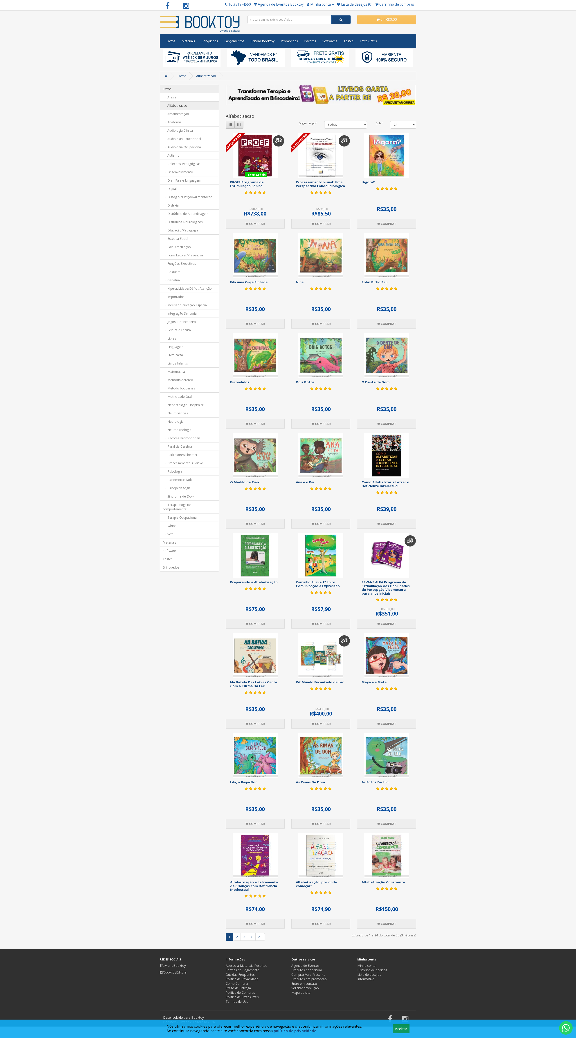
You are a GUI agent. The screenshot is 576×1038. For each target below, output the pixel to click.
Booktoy (197, 1017)
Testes (348, 41)
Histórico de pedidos (372, 970)
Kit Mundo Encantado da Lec (320, 682)
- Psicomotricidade (178, 480)
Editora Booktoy (262, 41)
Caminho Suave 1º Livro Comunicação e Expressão (318, 584)
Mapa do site (300, 992)
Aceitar (401, 1028)
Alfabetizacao (206, 76)
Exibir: (379, 123)
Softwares (329, 41)
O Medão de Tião (244, 482)
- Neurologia (173, 421)
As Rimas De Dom (310, 782)
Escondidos (239, 382)
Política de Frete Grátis (242, 997)
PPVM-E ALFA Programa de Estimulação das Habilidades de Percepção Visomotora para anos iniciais (386, 588)
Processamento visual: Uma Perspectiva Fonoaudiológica (320, 184)
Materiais (188, 41)
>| (260, 937)
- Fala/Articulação (177, 247)
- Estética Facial (175, 238)
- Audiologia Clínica (178, 130)
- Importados (173, 297)
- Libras (169, 338)
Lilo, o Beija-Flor (243, 782)
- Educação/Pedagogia (180, 230)
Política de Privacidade (242, 979)
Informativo (365, 979)
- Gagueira (171, 272)
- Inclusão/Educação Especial (185, 305)
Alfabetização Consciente (383, 882)
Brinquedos (209, 41)
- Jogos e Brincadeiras (180, 322)
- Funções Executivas (179, 263)
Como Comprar (237, 983)
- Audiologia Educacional (182, 139)
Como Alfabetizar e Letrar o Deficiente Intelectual (385, 484)
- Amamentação (176, 114)
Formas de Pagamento (242, 970)
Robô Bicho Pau (374, 282)
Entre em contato (304, 983)
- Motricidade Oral (177, 396)
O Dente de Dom (375, 382)
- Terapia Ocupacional (180, 517)
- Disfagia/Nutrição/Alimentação (187, 197)
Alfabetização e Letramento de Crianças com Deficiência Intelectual (254, 886)
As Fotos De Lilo (375, 782)
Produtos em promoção (309, 979)
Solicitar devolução (305, 988)
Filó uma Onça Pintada (249, 282)
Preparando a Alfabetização (254, 582)
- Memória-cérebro (178, 380)
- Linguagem (173, 347)
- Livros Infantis (175, 363)
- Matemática (174, 371)
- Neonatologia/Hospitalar (183, 405)
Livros (170, 41)
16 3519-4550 (239, 4)
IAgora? (368, 182)
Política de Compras (240, 992)
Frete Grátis (368, 41)
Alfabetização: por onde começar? (316, 884)
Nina (300, 282)
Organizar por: (308, 123)
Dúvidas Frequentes (240, 974)
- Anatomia (172, 122)
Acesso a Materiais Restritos (246, 965)
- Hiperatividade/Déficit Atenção (187, 288)
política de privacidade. (295, 1030)
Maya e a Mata (374, 682)
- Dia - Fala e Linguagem (182, 180)
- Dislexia (171, 205)
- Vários (169, 526)
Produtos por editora (306, 970)
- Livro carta (173, 355)
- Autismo (171, 155)
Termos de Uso (237, 1001)
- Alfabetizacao (175, 105)
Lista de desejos (369, 974)
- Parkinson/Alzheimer (180, 455)
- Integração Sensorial (180, 313)
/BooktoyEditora (174, 972)
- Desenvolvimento (178, 172)
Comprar (256, 224)
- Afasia (169, 97)
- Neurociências (175, 413)
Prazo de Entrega (238, 988)
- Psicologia (172, 471)
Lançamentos (234, 41)
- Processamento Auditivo (183, 463)
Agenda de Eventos (305, 965)
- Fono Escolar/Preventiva (183, 255)
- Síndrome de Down (179, 496)
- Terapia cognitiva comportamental (177, 506)
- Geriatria (171, 280)
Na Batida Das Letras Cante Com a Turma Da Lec (253, 684)
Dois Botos (305, 382)
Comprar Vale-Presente (308, 974)
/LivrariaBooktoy (174, 965)
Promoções (289, 41)
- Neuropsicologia (177, 430)
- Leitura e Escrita (177, 330)
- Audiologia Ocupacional (182, 147)
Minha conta (366, 965)
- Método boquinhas (179, 388)
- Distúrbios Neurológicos (183, 222)
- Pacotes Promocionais (181, 438)
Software (169, 551)
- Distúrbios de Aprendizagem (186, 213)
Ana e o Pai (305, 482)
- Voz (168, 534)
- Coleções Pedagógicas (181, 164)
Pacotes (310, 41)
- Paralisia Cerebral (178, 446)
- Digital (170, 189)
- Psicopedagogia (177, 488)
